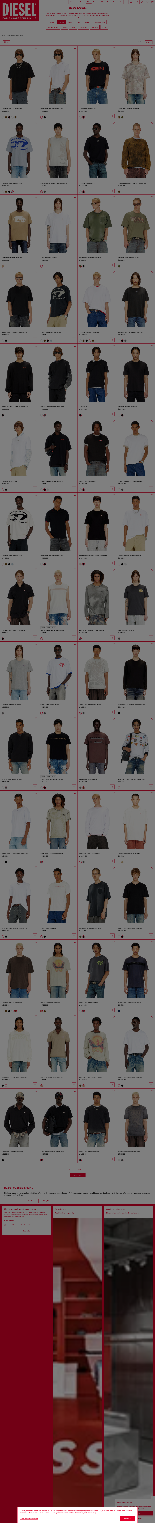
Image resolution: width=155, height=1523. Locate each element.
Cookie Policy (91, 1513)
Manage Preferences (60, 1513)
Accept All (127, 1518)
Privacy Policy (79, 1513)
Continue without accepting (29, 1518)
